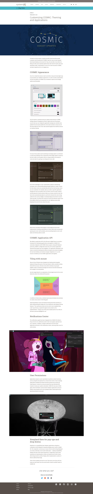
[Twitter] (42, 478)
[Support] (73, 4)
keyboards (52, 4)
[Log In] (76, 4)
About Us (29, 483)
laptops (32, 4)
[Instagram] (71, 484)
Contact (17, 483)
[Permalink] (51, 478)
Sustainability (30, 485)
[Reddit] (45, 478)
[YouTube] (67, 484)
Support (17, 485)
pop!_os (64, 4)
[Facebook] (48, 478)
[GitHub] (63, 484)
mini (42, 4)
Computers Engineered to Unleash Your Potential (46, 1)
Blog (28, 489)
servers (46, 4)
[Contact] (71, 4)
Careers (17, 489)
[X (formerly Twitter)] (75, 484)
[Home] (21, 4)
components (58, 4)
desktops (37, 4)
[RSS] (56, 484)
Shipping (17, 487)
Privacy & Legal (30, 487)
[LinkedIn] (60, 484)
